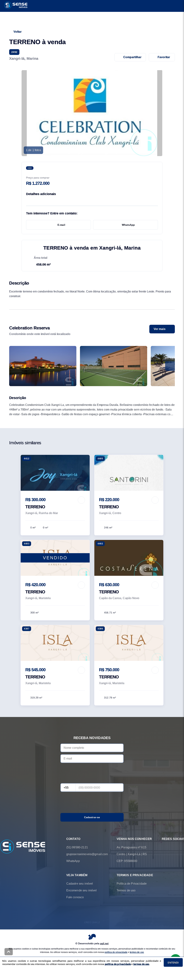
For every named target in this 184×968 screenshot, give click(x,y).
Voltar (17, 31)
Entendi (173, 962)
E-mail (61, 224)
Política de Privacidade (132, 883)
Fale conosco (75, 897)
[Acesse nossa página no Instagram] (174, 847)
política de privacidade (116, 952)
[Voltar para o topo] (8, 951)
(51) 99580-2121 (77, 847)
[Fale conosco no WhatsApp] (164, 847)
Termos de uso (126, 890)
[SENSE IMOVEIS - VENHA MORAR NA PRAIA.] (22, 847)
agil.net (104, 943)
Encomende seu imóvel (81, 890)
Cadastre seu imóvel (79, 883)
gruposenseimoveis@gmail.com (87, 854)
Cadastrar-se (92, 817)
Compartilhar (132, 57)
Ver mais (159, 329)
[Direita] (170, 366)
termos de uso (137, 952)
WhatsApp (128, 224)
